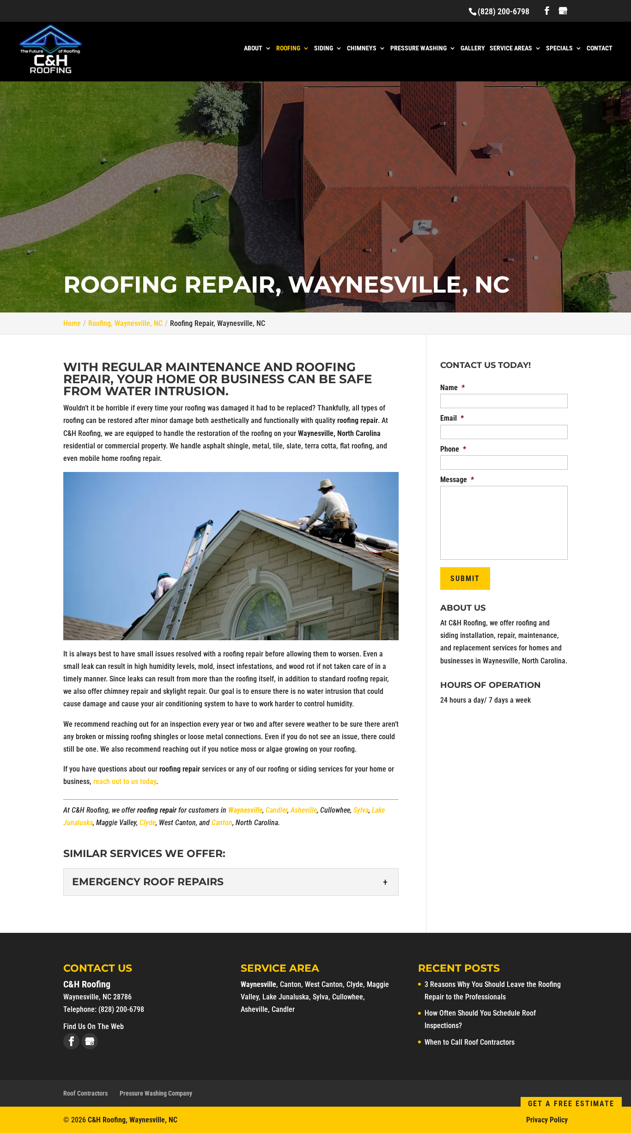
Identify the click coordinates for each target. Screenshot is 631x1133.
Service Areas (511, 48)
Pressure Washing (418, 48)
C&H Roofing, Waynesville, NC (132, 1119)
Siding (323, 48)
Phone (453, 449)
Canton (222, 822)
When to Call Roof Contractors (470, 1042)
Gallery (473, 48)
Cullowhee (347, 996)
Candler (276, 810)
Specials (559, 48)
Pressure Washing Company (156, 1093)
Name (452, 387)
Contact (600, 48)
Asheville (304, 810)
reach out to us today (124, 781)
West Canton (324, 984)
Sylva (361, 810)
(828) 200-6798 (503, 11)
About (253, 48)
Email (452, 418)
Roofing (288, 48)
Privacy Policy (547, 1119)
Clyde (148, 822)
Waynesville (258, 984)
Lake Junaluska (285, 996)
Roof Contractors (85, 1093)
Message (457, 479)
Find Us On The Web (93, 1026)
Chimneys (361, 48)
